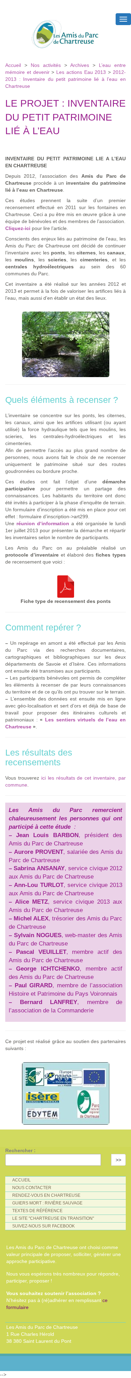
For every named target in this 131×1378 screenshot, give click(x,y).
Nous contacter (31, 1187)
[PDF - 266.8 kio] (65, 585)
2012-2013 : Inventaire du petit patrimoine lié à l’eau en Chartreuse (65, 79)
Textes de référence (37, 1210)
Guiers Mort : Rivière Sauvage (47, 1203)
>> (118, 1160)
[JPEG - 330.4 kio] (65, 342)
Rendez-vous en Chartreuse (46, 1195)
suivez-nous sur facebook (43, 1226)
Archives (81, 65)
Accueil (14, 65)
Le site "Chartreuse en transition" (53, 1218)
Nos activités (46, 65)
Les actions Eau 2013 (81, 72)
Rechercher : (20, 1150)
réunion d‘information (42, 523)
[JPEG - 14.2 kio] (65, 1092)
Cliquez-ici (17, 228)
